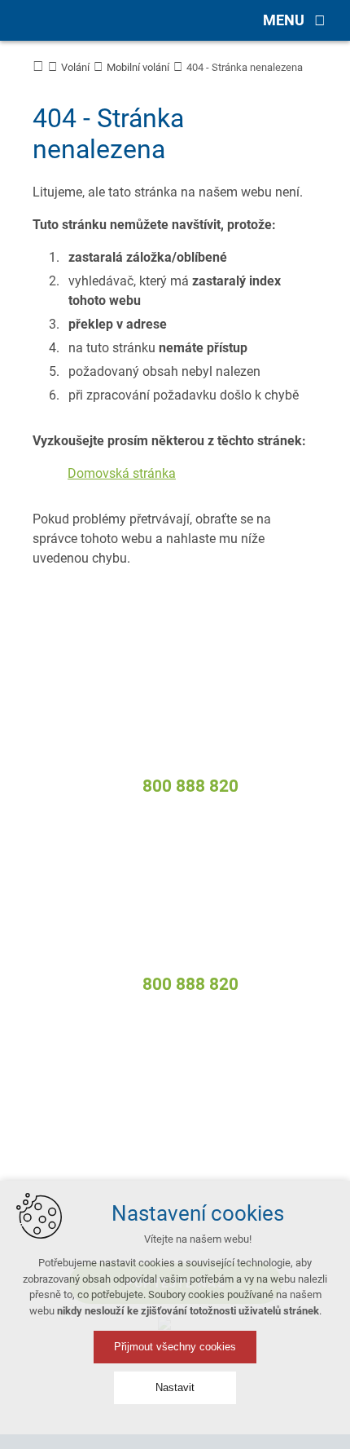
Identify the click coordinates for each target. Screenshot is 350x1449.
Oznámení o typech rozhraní (175, 1170)
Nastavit (175, 1387)
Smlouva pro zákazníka (175, 1145)
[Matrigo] (65, 20)
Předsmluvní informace (175, 1120)
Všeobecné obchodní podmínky (175, 1095)
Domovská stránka (122, 473)
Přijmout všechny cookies (175, 1347)
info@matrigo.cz (190, 763)
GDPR (175, 1069)
